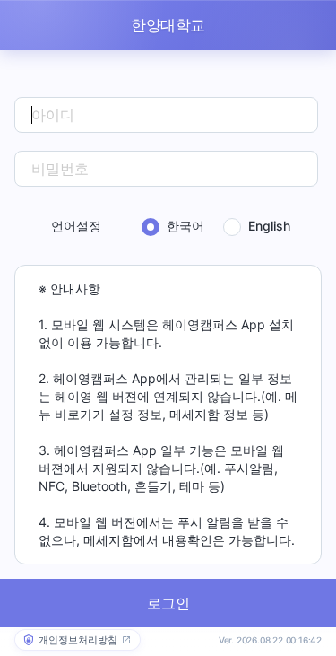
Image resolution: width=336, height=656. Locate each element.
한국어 (185, 225)
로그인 (168, 603)
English (269, 225)
